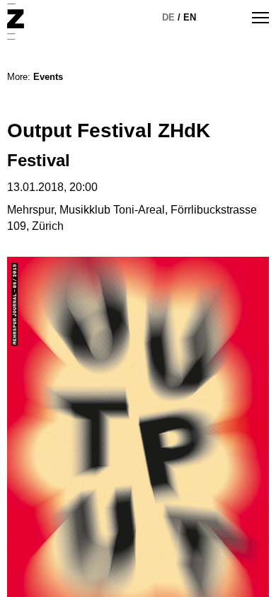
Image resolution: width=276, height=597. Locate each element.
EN (189, 17)
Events (48, 76)
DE (168, 17)
